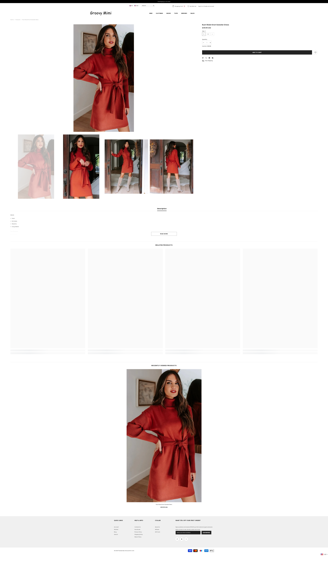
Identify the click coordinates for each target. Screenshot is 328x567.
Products (18, 19)
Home (12, 19)
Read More (164, 234)
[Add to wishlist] (315, 52)
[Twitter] (206, 57)
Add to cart (257, 52)
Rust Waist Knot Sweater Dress (164, 504)
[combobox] (146, 5)
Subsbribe (206, 532)
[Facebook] (203, 57)
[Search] (148, 5)
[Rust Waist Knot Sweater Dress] (164, 435)
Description (162, 209)
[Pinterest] (209, 57)
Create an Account (209, 6)
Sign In (200, 6)
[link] (47, 350)
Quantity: (204, 39)
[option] (103, 78)
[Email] (212, 57)
